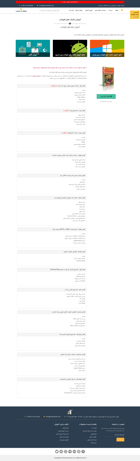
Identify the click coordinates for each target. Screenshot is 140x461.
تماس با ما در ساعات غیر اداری (89, 431)
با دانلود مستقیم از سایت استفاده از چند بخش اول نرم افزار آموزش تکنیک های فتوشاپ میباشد (60, 68)
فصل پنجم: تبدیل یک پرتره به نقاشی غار (72, 175)
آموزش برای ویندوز (64, 440)
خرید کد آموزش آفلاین (63, 431)
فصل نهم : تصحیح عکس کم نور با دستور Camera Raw (67, 269)
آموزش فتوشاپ (36, 76)
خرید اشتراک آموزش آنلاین (62, 434)
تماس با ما (71, 10)
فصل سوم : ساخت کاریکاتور (73, 133)
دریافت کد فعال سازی (100, 10)
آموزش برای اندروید (64, 437)
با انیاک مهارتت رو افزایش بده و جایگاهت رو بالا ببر (111, 6)
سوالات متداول (79, 10)
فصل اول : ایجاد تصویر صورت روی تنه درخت (68, 86)
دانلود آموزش (65, 428)
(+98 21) (24, 6)
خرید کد (110, 10)
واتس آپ (136, 17)
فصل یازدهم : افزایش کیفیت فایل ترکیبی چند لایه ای (68, 312)
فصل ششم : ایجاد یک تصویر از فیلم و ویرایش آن (69, 198)
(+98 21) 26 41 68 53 (33, 417)
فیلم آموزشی (93, 434)
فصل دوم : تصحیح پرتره (74, 110)
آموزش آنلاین (89, 10)
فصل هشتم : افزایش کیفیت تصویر (74, 251)
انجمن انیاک (93, 443)
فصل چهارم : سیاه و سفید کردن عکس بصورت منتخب (68, 155)
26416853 (30, 6)
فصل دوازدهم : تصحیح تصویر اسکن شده (72, 334)
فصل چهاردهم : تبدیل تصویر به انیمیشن (72, 379)
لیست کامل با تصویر (91, 440)
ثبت (120, 439)
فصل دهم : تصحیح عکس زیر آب (75, 289)
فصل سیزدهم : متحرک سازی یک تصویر (73, 354)
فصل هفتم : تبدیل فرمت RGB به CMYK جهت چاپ (68, 229)
